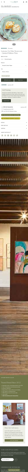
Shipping (3, 128)
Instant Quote (6, 100)
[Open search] (4, 2)
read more (10, 85)
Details (2, 122)
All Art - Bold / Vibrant (7, 5)
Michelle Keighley (8, 59)
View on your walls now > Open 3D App (11, 115)
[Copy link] (17, 135)
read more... (17, 118)
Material (2, 62)
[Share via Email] (11, 135)
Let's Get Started (14, 440)
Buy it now (20, 80)
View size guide (5, 75)
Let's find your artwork (14, 470)
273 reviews (10, 48)
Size (2, 69)
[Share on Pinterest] (5, 135)
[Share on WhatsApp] (14, 135)
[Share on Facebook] (2, 135)
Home (2, 5)
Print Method (4, 125)
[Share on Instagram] (8, 135)
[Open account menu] (23, 2)
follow (15, 111)
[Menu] (1, 1)
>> (16, 459)
